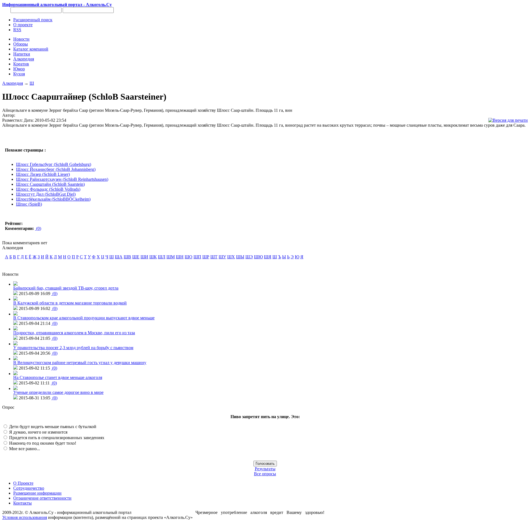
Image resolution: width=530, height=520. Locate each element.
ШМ (170, 256)
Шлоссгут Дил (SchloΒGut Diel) (46, 194)
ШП (197, 256)
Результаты (265, 468)
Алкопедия (12, 83)
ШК (153, 256)
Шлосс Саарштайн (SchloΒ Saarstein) (50, 184)
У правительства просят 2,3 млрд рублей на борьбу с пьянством (73, 347)
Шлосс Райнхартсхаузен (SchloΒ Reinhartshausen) (62, 179)
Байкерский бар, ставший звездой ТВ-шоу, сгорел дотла (65, 288)
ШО (188, 256)
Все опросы (265, 473)
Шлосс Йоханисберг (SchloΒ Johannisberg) (56, 169)
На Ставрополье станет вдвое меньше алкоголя (57, 377)
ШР (205, 256)
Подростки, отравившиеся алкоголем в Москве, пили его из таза (74, 332)
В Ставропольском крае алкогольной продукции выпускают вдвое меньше (84, 317)
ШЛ (161, 256)
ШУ (222, 256)
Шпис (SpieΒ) (29, 204)
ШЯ (267, 256)
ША (119, 256)
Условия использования (24, 517)
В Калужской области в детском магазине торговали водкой (70, 303)
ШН (180, 256)
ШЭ (249, 256)
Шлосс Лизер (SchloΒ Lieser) (43, 174)
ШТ (214, 256)
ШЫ (240, 256)
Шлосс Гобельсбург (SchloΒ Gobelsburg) (53, 164)
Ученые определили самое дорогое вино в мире (58, 392)
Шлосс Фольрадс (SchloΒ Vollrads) (48, 189)
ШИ (144, 256)
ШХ (231, 256)
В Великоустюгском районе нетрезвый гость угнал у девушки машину (79, 362)
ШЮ (258, 256)
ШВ (127, 256)
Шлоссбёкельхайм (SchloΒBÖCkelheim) (53, 199)
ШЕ (135, 256)
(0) (38, 228)
